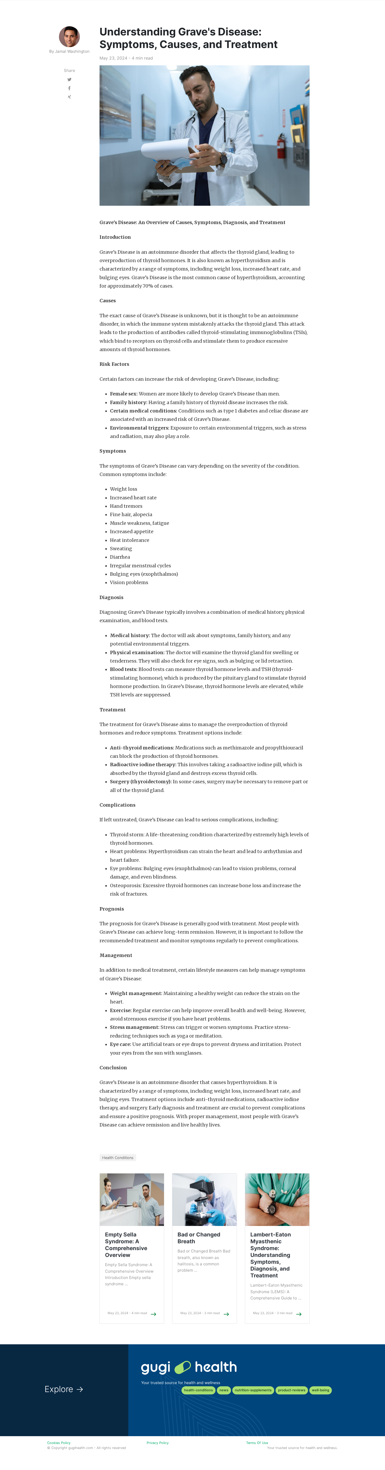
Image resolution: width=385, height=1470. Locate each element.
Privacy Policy (158, 1443)
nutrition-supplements (253, 1390)
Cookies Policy (58, 1443)
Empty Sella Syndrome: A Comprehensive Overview (126, 1244)
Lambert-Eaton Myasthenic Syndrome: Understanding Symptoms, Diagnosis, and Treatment (270, 1255)
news (223, 1390)
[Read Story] (153, 1314)
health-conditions (198, 1390)
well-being (320, 1390)
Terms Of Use (257, 1443)
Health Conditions (118, 1157)
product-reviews (291, 1390)
